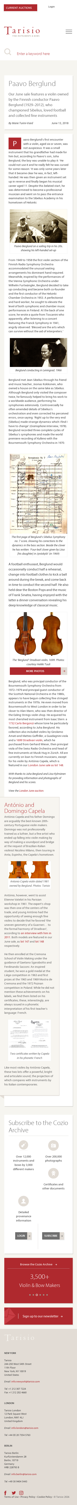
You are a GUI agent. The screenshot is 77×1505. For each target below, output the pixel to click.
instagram (21, 1493)
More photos (35, 671)
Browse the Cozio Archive (36, 1264)
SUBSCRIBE (51, 1235)
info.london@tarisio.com (24, 1427)
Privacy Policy (28, 1496)
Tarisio (19, 1337)
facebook (5, 1493)
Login (51, 6)
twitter (14, 1493)
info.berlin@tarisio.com (24, 1474)
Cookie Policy (44, 1496)
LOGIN (21, 1235)
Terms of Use (11, 1496)
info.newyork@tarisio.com (25, 1381)
